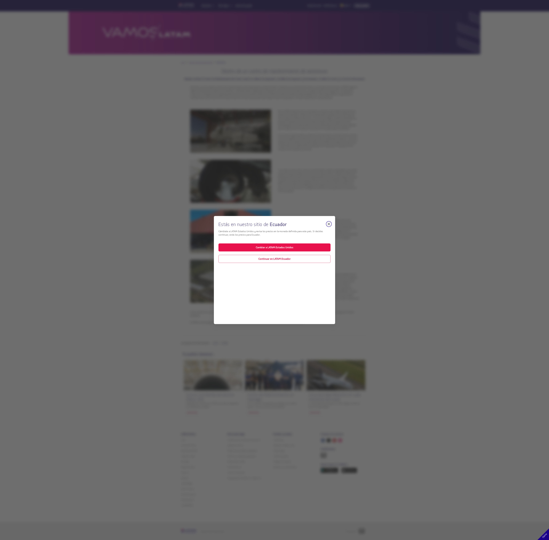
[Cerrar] (329, 224)
